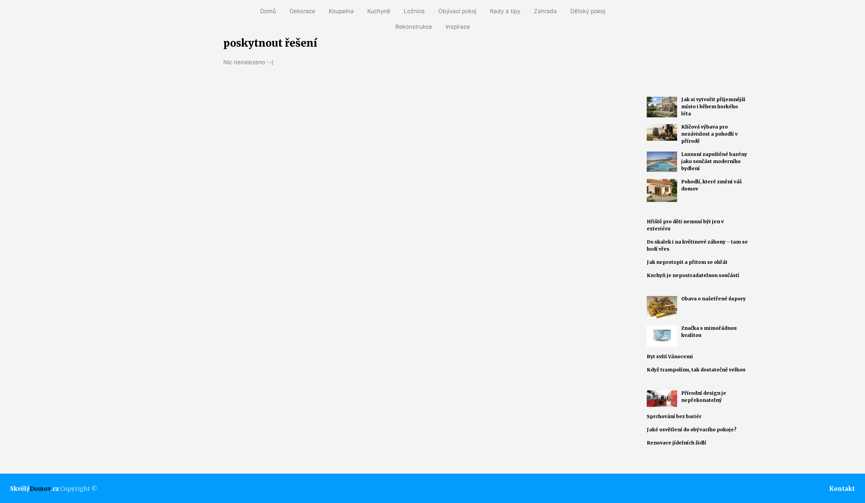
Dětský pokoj (587, 11)
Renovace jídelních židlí (676, 443)
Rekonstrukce (413, 26)
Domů (268, 11)
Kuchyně (378, 11)
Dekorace (302, 11)
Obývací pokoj (457, 11)
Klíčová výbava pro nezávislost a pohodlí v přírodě (709, 134)
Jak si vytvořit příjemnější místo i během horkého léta (713, 106)
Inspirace (458, 26)
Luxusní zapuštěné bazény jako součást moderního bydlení (714, 161)
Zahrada (545, 11)
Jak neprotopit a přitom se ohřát (687, 262)
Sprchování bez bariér (674, 416)
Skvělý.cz (34, 489)
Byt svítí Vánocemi (670, 356)
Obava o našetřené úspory (713, 299)
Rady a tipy (505, 11)
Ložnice (414, 11)
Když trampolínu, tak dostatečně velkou (696, 370)
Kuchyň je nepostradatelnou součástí (693, 275)
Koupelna (341, 11)
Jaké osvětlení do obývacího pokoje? (692, 430)
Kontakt (842, 489)
